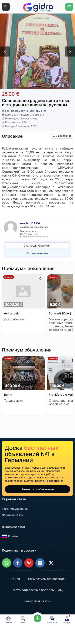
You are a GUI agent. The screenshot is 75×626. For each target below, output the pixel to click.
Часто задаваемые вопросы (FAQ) (37, 590)
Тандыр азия (13, 400)
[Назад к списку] (6, 7)
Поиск (15, 579)
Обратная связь (12, 515)
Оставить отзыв (37, 253)
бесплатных (42, 447)
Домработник (14, 319)
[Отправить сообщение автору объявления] (69, 7)
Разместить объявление (38, 489)
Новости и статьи (37, 601)
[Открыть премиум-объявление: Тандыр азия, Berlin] (23, 373)
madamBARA (30, 223)
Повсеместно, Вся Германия (28, 110)
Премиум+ (8, 277)
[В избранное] (41, 278)
